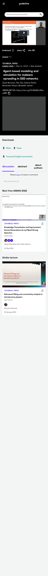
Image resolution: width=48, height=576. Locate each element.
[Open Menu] (3, 4)
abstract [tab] (22, 166)
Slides (8, 148)
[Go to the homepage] (24, 4)
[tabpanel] (24, 178)
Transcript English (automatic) (19, 156)
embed (5, 57)
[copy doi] (10, 93)
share (19, 50)
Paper (19, 148)
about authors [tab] (38, 166)
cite (29, 50)
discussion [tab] (8, 166)
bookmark (6, 50)
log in (18, 175)
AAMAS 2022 (20, 190)
